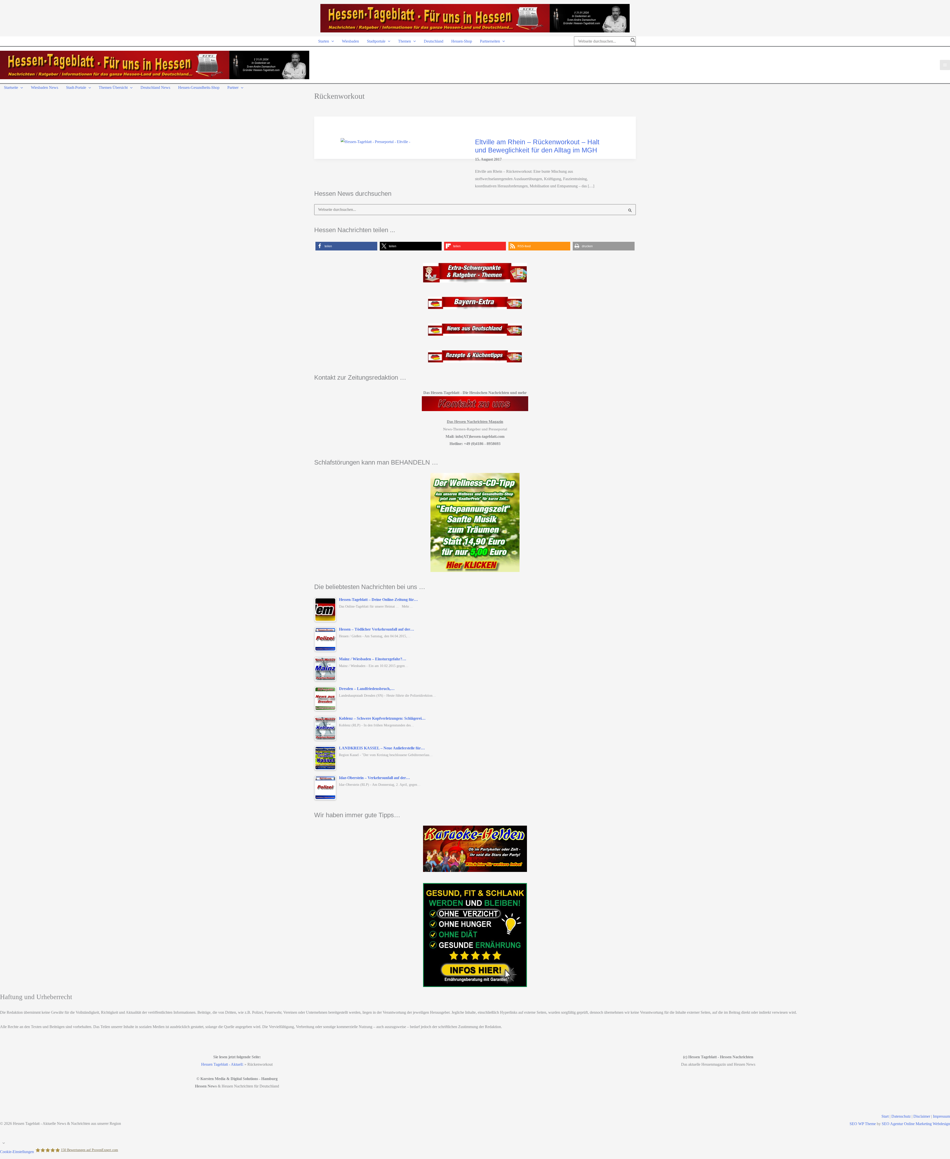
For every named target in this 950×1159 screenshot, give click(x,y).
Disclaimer (921, 1116)
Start (885, 1116)
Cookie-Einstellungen (17, 1152)
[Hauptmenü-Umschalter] (945, 65)
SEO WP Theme (863, 1124)
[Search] (633, 41)
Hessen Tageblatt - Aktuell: (222, 1064)
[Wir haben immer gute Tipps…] (475, 849)
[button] (331, 41)
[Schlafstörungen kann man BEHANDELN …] (475, 522)
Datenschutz (901, 1116)
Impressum (941, 1116)
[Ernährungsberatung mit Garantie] (475, 935)
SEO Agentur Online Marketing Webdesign (916, 1124)
